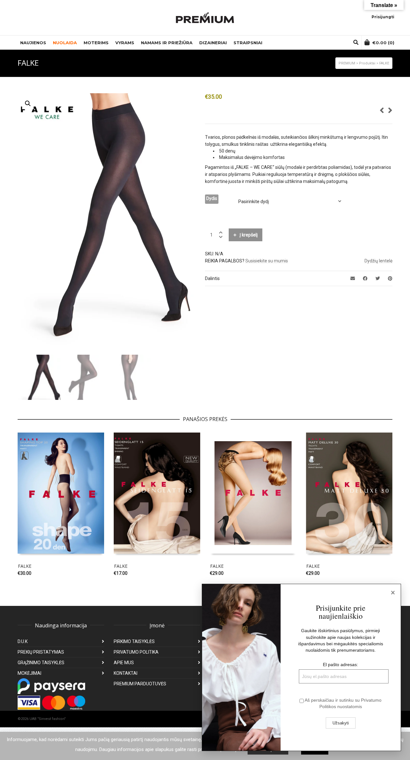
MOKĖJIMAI (29, 673)
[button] (28, 103)
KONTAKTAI (125, 673)
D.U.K (23, 641)
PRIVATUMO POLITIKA (136, 652)
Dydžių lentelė (378, 260)
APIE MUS (124, 662)
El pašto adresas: (340, 664)
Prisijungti (383, 16)
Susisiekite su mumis (266, 260)
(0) (383, 42)
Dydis (211, 198)
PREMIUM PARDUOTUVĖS (140, 683)
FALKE (24, 566)
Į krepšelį (249, 234)
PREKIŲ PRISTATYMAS (41, 652)
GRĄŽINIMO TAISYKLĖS (41, 662)
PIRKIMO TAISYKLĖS (134, 641)
